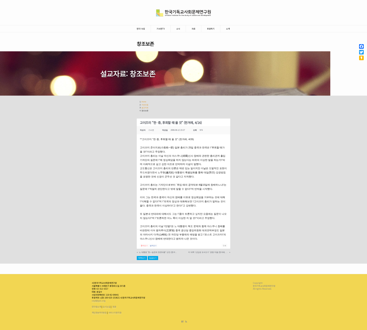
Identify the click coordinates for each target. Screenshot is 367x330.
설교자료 (144, 108)
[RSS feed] (186, 322)
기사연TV (161, 28)
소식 (178, 28)
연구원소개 (96, 306)
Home (143, 102)
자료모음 (144, 105)
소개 (228, 28)
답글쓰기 (153, 258)
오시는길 (106, 306)
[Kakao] (361, 58)
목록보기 (142, 258)
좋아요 (144, 246)
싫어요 (153, 246)
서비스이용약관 (114, 312)
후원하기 (210, 28)
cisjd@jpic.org (99, 300)
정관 (114, 306)
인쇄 (224, 246)
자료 (193, 28)
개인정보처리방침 (99, 312)
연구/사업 (141, 28)
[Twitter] (361, 52)
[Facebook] (183, 322)
